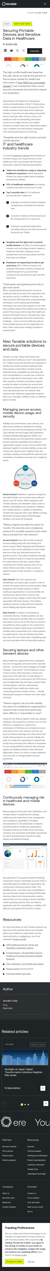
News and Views (22, 24)
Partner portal (7, 1156)
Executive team (8, 1198)
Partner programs (9, 1160)
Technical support (34, 1151)
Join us (30, 1212)
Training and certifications (37, 1156)
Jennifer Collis (11, 44)
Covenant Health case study (18, 974)
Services (30, 1147)
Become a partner (9, 1147)
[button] (4, 1103)
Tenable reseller (19, 939)
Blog (6, 24)
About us (5, 1193)
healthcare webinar (21, 155)
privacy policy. (21, 1255)
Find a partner (7, 1151)
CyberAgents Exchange (36, 1174)
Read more (7, 1008)
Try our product (33, 1198)
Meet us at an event (35, 1207)
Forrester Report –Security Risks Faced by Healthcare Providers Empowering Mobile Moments (24, 956)
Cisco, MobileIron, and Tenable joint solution (25, 964)
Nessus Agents (13, 969)
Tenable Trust (32, 1169)
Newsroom (6, 1202)
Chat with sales (33, 1202)
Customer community (35, 1165)
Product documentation (36, 1160)
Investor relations (9, 1207)
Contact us (31, 1193)
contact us (24, 936)
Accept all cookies (14, 1261)
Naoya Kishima (13, 1088)
